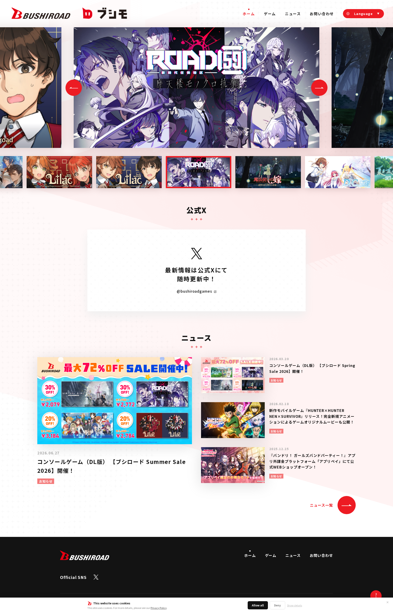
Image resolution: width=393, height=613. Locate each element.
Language (363, 13)
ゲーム (270, 13)
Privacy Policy (159, 608)
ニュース (293, 13)
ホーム (249, 13)
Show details (294, 605)
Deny (277, 605)
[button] (59, 172)
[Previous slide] (74, 88)
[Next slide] (319, 88)
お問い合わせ (322, 13)
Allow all (258, 605)
